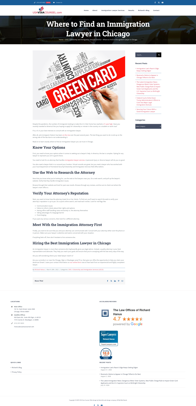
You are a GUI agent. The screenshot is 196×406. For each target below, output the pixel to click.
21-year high (108, 124)
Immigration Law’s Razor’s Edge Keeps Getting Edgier (119, 367)
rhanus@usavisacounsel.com (24, 327)
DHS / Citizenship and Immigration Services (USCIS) (85, 269)
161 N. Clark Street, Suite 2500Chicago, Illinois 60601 (24, 310)
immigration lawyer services (75, 160)
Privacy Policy (17, 372)
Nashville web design (105, 400)
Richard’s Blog (17, 367)
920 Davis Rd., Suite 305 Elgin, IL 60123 (27, 317)
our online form (75, 262)
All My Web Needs (122, 400)
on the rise (66, 135)
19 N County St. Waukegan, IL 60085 (26, 320)
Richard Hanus (40, 269)
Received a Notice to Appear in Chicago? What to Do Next (121, 374)
